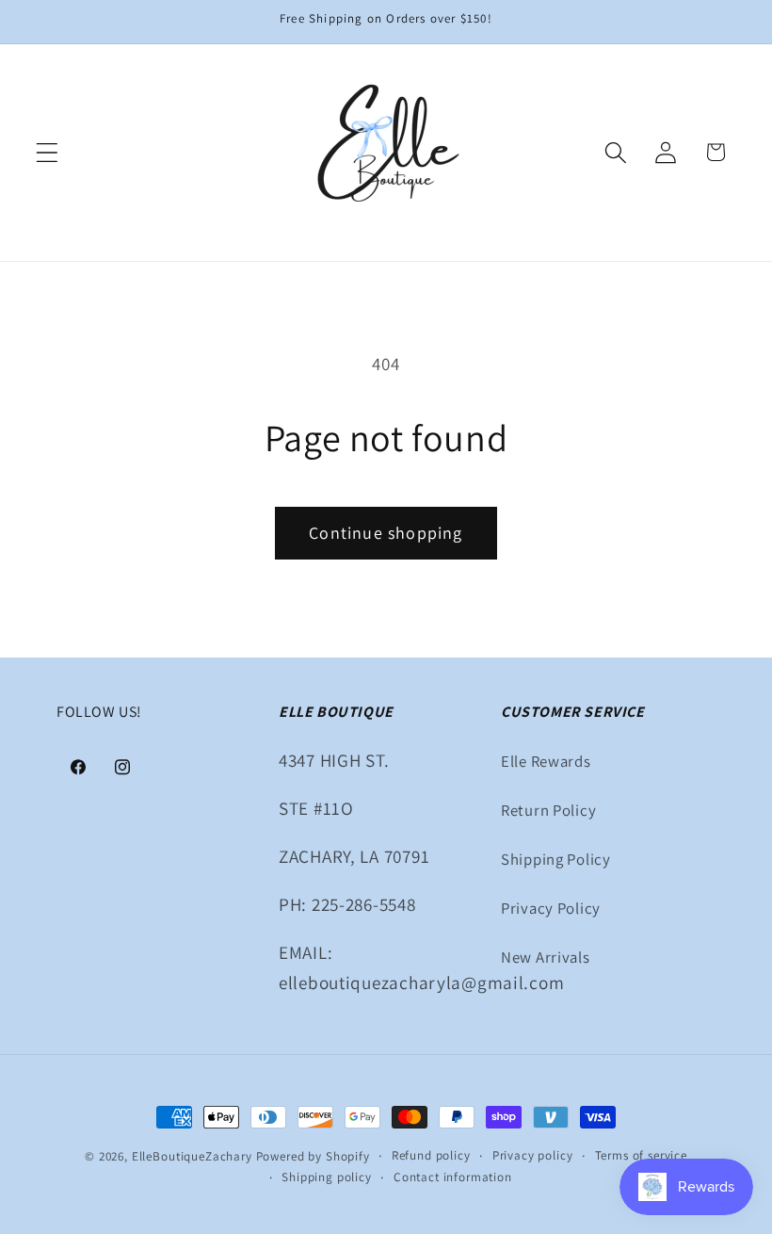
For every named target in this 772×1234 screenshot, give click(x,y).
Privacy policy (532, 1155)
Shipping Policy (556, 859)
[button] (47, 152)
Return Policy (548, 810)
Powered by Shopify (313, 1156)
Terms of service (641, 1155)
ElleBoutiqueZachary (192, 1156)
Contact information (453, 1177)
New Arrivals (545, 957)
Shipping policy (326, 1177)
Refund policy (431, 1155)
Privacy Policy (551, 908)
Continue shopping (385, 533)
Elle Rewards (546, 761)
